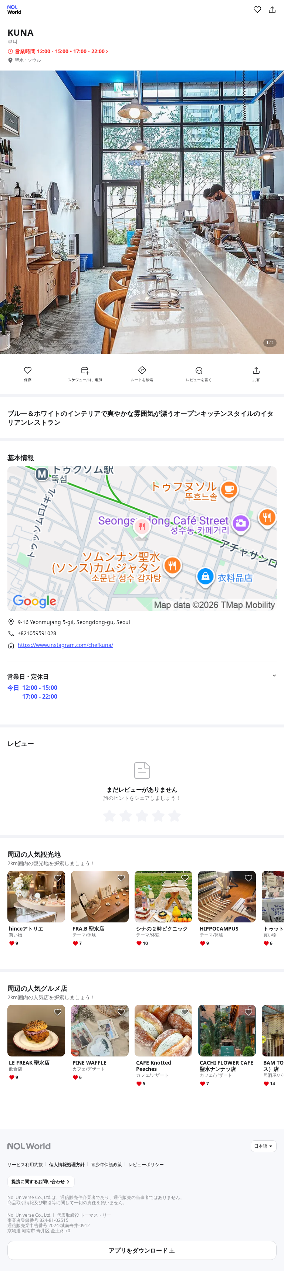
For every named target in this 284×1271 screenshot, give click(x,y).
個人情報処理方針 (67, 1164)
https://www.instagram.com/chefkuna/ (65, 645)
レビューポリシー (146, 1164)
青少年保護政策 (106, 1164)
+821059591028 (37, 633)
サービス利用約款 (25, 1164)
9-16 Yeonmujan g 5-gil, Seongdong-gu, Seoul (74, 622)
